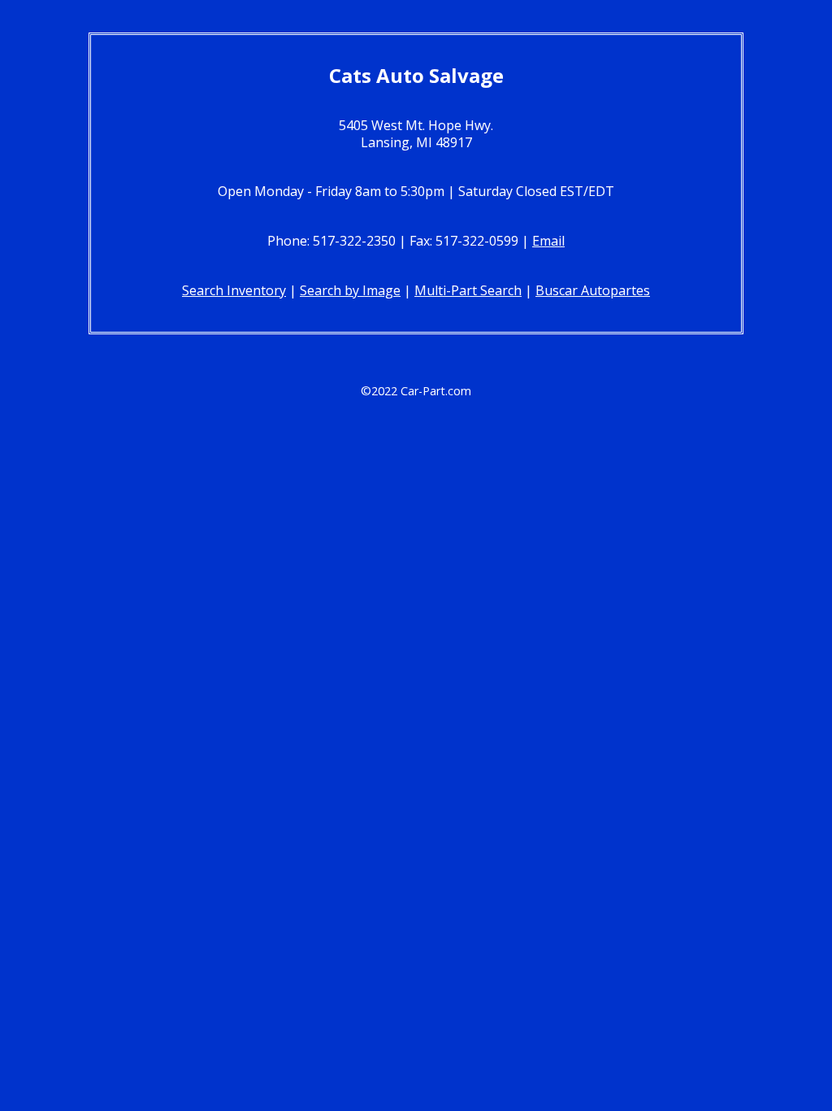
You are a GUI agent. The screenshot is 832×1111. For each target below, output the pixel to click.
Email (548, 241)
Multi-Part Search (468, 290)
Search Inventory (234, 290)
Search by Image (350, 290)
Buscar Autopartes (592, 290)
